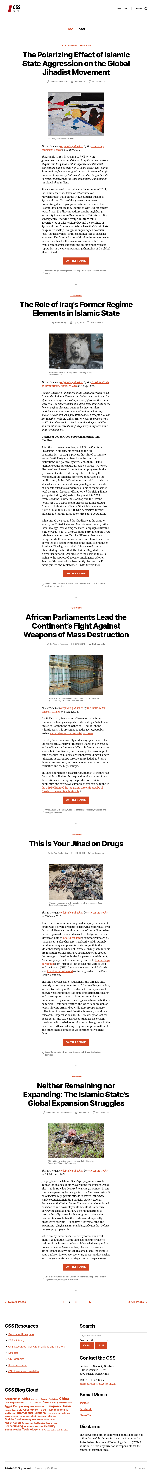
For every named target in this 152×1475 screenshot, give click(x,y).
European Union (58, 1406)
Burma (44, 1399)
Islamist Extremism (71, 1277)
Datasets (13, 1352)
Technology (30, 1429)
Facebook (86, 1409)
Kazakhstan (64, 1413)
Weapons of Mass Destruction (80, 810)
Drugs (87, 1052)
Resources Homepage (21, 1334)
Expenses (8, 1410)
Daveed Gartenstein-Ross (60, 1112)
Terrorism (85, 45)
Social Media (13, 1429)
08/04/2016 (80, 644)
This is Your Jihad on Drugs (76, 843)
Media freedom (39, 1416)
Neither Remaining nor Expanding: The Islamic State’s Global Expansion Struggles (76, 1094)
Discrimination (65, 1403)
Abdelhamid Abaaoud (60, 971)
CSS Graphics (16, 1358)
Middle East (13, 1419)
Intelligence (50, 586)
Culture (37, 1402)
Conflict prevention (14, 1402)
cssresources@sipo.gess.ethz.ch (98, 1383)
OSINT (56, 1423)
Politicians (39, 1426)
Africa (47, 810)
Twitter (84, 1403)
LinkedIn (85, 1415)
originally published (71, 146)
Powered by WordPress (45, 1468)
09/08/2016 (79, 81)
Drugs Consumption (53, 1052)
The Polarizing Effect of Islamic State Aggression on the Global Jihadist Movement (76, 63)
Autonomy (35, 1399)
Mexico (52, 1416)
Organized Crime (70, 1052)
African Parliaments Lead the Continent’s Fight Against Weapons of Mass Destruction (76, 625)
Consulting (29, 1403)
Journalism (52, 1413)
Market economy (11, 1416)
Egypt (8, 1406)
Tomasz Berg (60, 322)
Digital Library (16, 1340)
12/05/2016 (78, 322)
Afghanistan (13, 1398)
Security (49, 1426)
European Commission (34, 1407)
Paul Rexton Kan (61, 853)
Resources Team (17, 1365)
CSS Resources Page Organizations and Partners (36, 1346)
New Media (37, 1419)
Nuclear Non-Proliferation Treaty (37, 1423)
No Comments (98, 81)
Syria (89, 271)
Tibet (41, 1430)
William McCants (60, 81)
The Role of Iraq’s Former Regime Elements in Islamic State (76, 309)
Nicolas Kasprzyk (60, 644)
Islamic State (50, 583)
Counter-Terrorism (65, 583)
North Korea (13, 1422)
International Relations (31, 1412)
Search (86, 1345)
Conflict (95, 271)
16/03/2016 (79, 853)
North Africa (49, 1419)
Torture (47, 1430)
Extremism (61, 810)
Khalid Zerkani (72, 938)
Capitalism (53, 1399)
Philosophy (29, 1426)
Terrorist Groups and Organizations (60, 271)
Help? (101, 1345)
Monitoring (26, 1420)
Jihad (83, 271)
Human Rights (56, 1409)
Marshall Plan (24, 1416)
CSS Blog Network (22, 1468)
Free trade (17, 1410)
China (64, 1398)
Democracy (50, 1402)
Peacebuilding (14, 1426)
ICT (67, 1410)
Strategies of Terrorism (68, 1279)
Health (43, 1410)
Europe (18, 1406)
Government (30, 1409)
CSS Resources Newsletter (23, 1371)
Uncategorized (69, 45)
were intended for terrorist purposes (71, 733)
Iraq (78, 271)
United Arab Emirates (59, 1430)
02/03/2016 (83, 1112)
